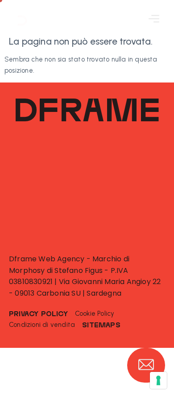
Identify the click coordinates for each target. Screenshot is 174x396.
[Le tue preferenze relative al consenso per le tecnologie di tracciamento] (158, 380)
